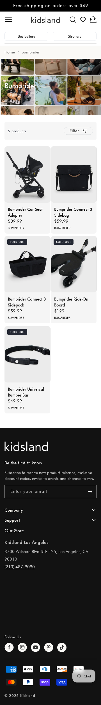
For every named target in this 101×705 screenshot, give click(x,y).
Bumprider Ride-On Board (71, 302)
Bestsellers (26, 36)
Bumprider (16, 228)
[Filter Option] (78, 131)
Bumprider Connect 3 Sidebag (73, 212)
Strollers (74, 36)
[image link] (50, 446)
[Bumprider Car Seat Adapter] (27, 174)
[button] (73, 19)
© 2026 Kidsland (19, 695)
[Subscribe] (90, 491)
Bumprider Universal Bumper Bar (26, 392)
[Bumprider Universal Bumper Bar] (27, 354)
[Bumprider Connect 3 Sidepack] (27, 264)
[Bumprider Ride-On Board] (74, 264)
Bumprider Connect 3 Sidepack (27, 302)
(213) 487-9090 (19, 566)
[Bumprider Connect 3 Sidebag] (74, 174)
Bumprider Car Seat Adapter (25, 212)
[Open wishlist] (83, 20)
